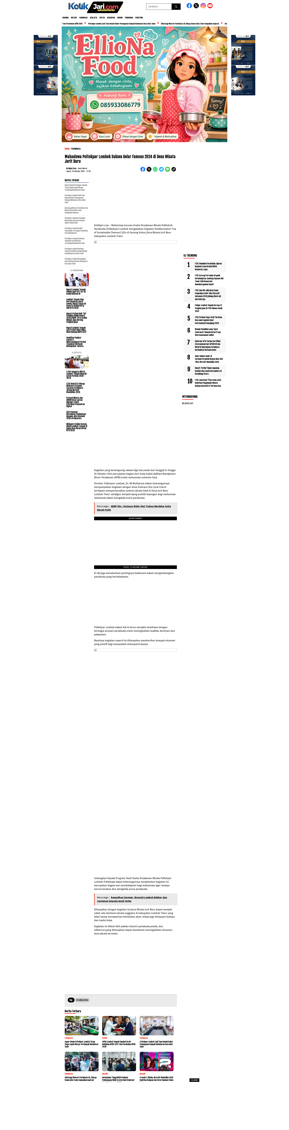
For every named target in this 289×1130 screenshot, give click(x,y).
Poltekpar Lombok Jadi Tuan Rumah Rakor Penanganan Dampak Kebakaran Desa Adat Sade (93, 24)
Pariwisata (83, 18)
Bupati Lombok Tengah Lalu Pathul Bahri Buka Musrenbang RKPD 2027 (76, 329)
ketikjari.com (71, 168)
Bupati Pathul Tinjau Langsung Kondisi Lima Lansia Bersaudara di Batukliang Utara (208, 371)
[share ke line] (168, 171)
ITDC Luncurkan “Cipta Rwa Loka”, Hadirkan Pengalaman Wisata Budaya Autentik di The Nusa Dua (208, 383)
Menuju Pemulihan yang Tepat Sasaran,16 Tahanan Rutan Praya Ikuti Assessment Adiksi (208, 332)
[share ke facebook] (143, 171)
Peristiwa (139, 18)
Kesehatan (111, 18)
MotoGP (74, 18)
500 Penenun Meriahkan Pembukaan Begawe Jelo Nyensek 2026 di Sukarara (76, 415)
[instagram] (203, 7)
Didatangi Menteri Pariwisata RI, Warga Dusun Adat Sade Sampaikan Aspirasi (162, 24)
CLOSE (194, 1080)
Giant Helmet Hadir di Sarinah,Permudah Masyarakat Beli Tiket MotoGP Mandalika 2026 (209, 359)
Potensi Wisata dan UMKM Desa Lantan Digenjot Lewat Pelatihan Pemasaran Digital (75, 402)
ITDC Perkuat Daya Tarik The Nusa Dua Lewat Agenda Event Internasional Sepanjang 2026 (208, 320)
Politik (102, 18)
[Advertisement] (144, 1107)
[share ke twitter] (150, 171)
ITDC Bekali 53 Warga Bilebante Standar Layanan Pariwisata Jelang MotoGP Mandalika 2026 (75, 387)
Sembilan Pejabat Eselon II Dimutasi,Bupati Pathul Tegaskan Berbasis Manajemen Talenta (76, 341)
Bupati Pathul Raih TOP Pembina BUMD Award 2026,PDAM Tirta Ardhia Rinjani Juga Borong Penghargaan (76, 317)
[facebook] (190, 7)
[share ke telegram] (162, 171)
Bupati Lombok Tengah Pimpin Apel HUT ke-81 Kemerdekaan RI (76, 291)
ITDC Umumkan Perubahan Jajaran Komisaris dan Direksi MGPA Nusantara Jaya (208, 266)
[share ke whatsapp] (156, 171)
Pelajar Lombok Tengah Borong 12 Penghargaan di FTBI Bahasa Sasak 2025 (208, 308)
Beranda (65, 18)
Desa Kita (93, 18)
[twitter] (197, 7)
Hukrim (120, 18)
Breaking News (82, 1000)
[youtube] (210, 7)
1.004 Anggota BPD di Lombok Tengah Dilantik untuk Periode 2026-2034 (76, 374)
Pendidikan (129, 18)
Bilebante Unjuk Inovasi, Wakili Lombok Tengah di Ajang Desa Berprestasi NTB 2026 (76, 427)
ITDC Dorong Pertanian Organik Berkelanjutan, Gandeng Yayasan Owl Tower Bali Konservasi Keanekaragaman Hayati (209, 280)
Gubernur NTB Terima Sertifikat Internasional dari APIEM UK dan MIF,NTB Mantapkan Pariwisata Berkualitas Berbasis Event (208, 345)
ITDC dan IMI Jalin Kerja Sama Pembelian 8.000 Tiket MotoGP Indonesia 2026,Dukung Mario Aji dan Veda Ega (208, 295)
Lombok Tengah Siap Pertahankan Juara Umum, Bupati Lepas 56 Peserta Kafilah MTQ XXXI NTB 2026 (76, 303)
